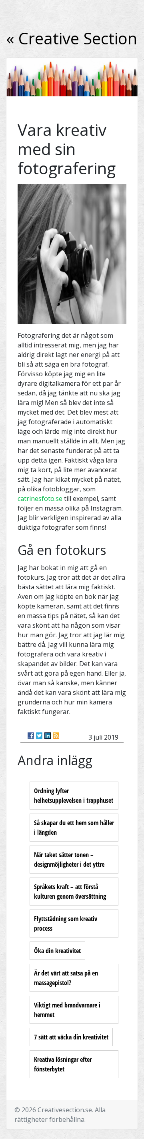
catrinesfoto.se (40, 498)
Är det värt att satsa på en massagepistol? (66, 978)
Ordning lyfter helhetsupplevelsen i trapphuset (73, 795)
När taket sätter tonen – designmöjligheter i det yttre (69, 859)
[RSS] (56, 735)
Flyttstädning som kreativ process (65, 923)
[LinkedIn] (47, 735)
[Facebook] (31, 735)
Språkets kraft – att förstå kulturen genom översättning (70, 891)
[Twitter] (39, 735)
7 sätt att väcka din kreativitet (71, 1037)
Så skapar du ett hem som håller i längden (74, 827)
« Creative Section (71, 38)
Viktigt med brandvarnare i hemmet (67, 1010)
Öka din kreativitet (57, 950)
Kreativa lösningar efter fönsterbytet (63, 1064)
